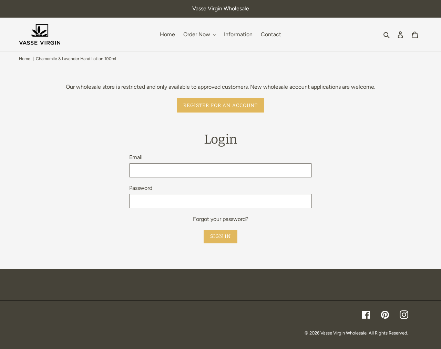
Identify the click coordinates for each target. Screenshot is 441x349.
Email (136, 157)
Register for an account (220, 105)
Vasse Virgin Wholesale (343, 333)
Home (24, 58)
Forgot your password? (220, 219)
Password (140, 188)
